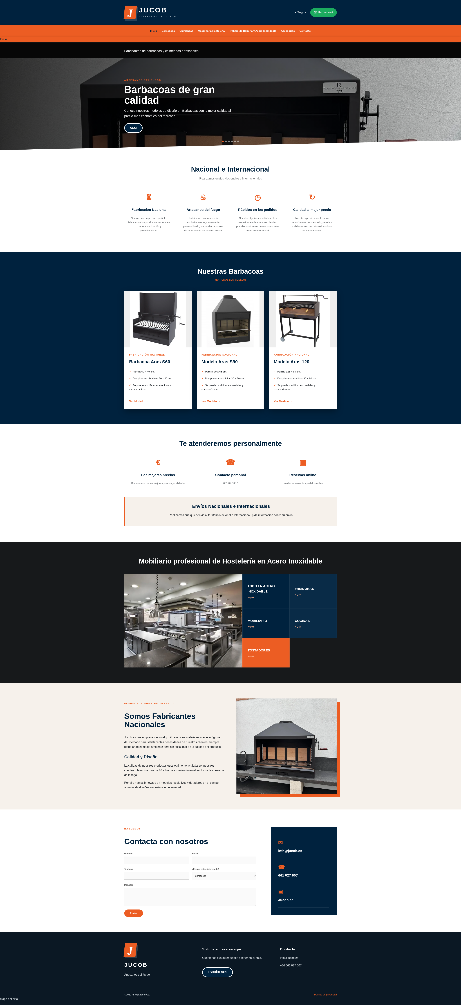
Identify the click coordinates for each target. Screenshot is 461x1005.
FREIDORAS (304, 591)
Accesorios (288, 30)
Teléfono (128, 869)
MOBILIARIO (257, 623)
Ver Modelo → (138, 401)
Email (195, 853)
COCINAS (302, 623)
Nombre (128, 853)
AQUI (133, 127)
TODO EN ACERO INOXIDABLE (261, 591)
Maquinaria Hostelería (211, 30)
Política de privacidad (325, 994)
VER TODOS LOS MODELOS (230, 279)
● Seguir (300, 12)
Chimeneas (186, 30)
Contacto (305, 30)
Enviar (133, 913)
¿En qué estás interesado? (205, 869)
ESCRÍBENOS (217, 972)
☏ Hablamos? (324, 12)
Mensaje (128, 885)
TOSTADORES (259, 653)
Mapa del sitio (9, 998)
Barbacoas (168, 30)
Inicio (153, 30)
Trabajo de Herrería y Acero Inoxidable (252, 30)
